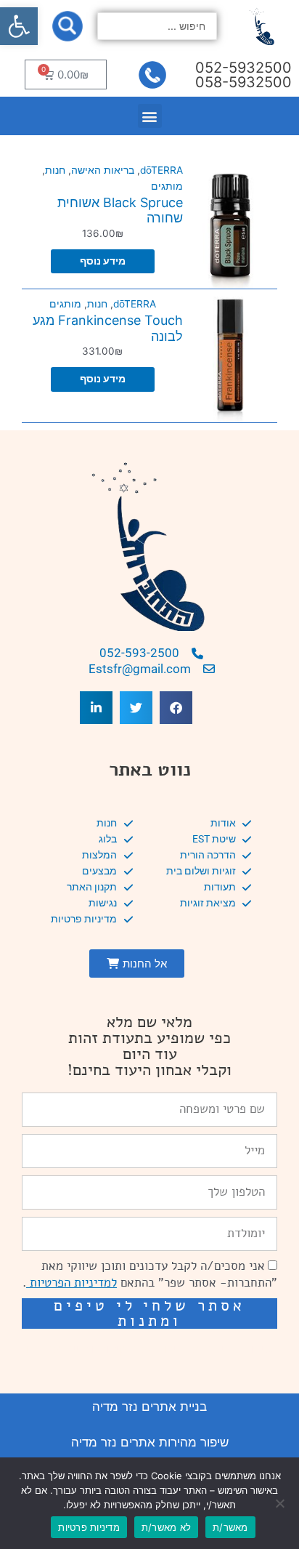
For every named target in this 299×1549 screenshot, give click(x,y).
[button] (19, 26)
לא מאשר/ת (166, 1527)
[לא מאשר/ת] (281, 1503)
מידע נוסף (103, 261)
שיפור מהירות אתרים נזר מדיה (150, 1442)
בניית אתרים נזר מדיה (149, 1406)
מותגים (167, 186)
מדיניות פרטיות (89, 1527)
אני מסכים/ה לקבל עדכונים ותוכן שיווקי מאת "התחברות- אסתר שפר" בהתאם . (149, 1274)
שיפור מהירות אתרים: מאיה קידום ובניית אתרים (149, 1349)
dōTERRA (161, 170)
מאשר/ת (230, 1527)
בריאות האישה (102, 170)
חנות (55, 170)
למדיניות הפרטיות (71, 1282)
